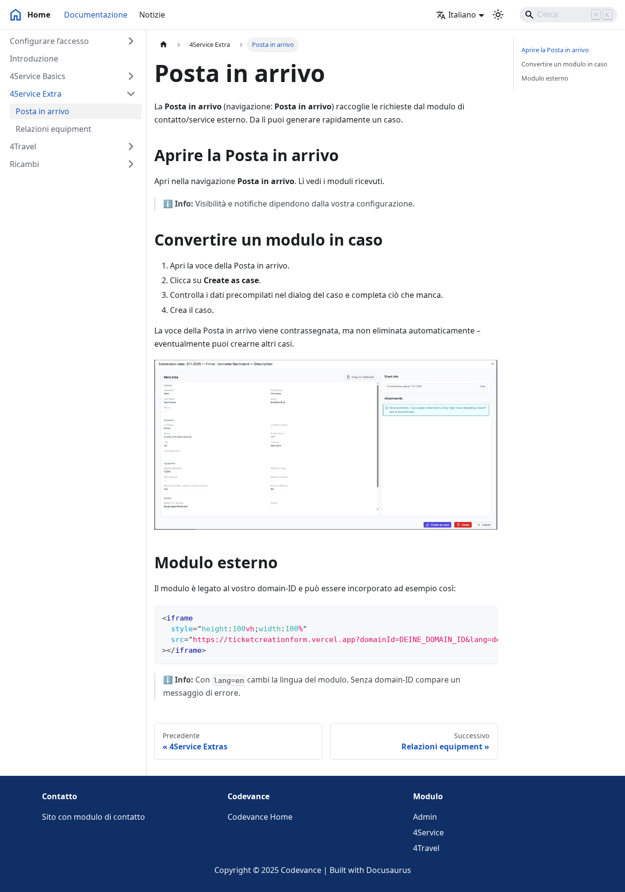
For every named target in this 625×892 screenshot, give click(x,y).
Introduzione (34, 58)
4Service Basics (37, 76)
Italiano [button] (462, 14)
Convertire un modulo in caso (564, 64)
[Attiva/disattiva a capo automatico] (467, 617)
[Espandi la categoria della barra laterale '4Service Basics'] (131, 76)
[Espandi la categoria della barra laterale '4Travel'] (131, 146)
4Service (428, 832)
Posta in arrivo (42, 111)
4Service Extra (36, 93)
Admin (425, 816)
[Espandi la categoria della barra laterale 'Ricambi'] (131, 164)
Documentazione (95, 14)
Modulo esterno (544, 78)
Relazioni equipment (53, 129)
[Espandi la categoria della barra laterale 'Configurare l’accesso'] (131, 41)
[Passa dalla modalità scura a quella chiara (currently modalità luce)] (498, 14)
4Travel (23, 146)
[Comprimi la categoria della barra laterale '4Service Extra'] (131, 94)
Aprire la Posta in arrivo (555, 49)
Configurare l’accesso (49, 41)
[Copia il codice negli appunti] (486, 617)
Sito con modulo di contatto (93, 816)
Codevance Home (260, 816)
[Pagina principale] (163, 44)
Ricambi (24, 164)
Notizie (152, 14)
